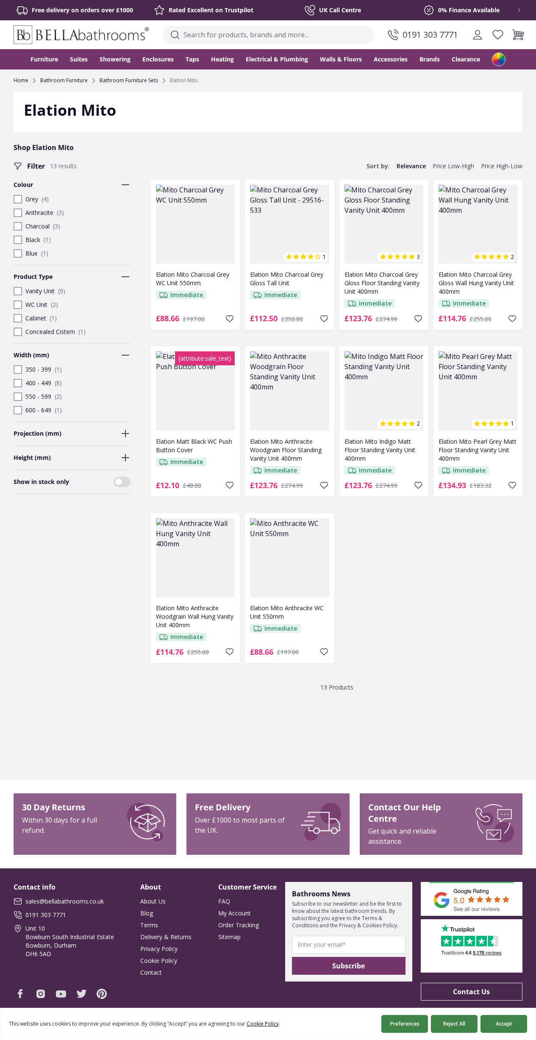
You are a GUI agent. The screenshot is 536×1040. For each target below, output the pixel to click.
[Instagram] (40, 994)
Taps (192, 59)
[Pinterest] (101, 994)
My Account (234, 913)
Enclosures (158, 59)
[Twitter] (81, 994)
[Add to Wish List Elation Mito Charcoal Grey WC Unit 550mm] (230, 319)
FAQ (224, 901)
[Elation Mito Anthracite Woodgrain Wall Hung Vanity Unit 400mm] (195, 557)
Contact (151, 972)
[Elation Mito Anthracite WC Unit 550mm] (289, 557)
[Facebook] (20, 994)
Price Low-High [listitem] (453, 166)
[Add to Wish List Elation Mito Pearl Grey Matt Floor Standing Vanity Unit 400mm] (512, 485)
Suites (79, 59)
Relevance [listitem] (411, 166)
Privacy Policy (159, 949)
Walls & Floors (341, 59)
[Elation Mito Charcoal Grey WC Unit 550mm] (195, 224)
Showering (115, 59)
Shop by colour (498, 59)
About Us (153, 901)
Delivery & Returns (166, 937)
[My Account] (477, 35)
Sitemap (229, 937)
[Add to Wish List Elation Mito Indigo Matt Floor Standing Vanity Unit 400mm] (418, 485)
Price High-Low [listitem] (501, 166)
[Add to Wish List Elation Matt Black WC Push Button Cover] (230, 485)
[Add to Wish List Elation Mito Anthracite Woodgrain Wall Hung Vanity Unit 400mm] (230, 652)
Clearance (466, 59)
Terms (149, 925)
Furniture (44, 59)
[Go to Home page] (81, 34)
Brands (429, 59)
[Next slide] (513, 10)
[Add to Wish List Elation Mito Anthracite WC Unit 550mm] (324, 652)
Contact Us (471, 991)
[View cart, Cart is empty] (518, 35)
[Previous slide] (23, 10)
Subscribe (348, 965)
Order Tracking (238, 925)
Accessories (391, 59)
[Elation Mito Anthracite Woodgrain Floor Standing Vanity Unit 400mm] (289, 390)
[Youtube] (61, 994)
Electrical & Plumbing (277, 59)
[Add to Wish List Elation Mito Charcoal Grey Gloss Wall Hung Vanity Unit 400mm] (512, 319)
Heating (222, 59)
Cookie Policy (158, 961)
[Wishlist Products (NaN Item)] (498, 35)
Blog (146, 913)
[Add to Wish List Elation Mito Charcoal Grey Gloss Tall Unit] (324, 319)
